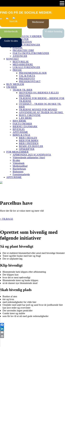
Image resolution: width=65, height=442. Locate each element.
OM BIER (11, 87)
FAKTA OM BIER (22, 123)
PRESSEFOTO (27, 78)
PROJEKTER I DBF (23, 50)
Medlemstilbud (20, 166)
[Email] (32, 332)
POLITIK (18, 47)
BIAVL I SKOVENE (30, 115)
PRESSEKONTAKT (30, 81)
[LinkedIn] (32, 328)
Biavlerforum (19, 168)
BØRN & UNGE (21, 135)
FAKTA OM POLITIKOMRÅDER (31, 53)
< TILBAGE (6, 219)
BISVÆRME (19, 121)
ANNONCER (20, 56)
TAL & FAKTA (27, 75)
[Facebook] (32, 325)
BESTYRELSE (21, 61)
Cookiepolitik (7, 373)
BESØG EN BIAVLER (31, 146)
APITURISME (20, 132)
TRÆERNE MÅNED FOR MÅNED (38, 109)
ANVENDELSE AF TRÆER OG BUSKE (41, 112)
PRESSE (17, 70)
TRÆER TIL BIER (22, 89)
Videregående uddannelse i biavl (29, 157)
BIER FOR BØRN (28, 140)
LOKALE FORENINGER (26, 44)
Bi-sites (16, 160)
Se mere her (6, 438)
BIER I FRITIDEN (28, 143)
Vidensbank (18, 163)
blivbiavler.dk (11, 31)
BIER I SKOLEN (28, 137)
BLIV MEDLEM (15, 84)
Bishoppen (18, 171)
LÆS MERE (25, 118)
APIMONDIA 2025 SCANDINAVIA (32, 154)
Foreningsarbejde (21, 174)
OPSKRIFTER (26, 149)
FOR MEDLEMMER (17, 152)
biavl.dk (13, 21)
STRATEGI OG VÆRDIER (27, 36)
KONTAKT (12, 58)
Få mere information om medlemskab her (20, 371)
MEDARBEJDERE (23, 64)
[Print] (32, 336)
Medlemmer (38, 22)
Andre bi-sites (11, 40)
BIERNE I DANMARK (25, 126)
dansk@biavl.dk (16, 399)
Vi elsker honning (53, 31)
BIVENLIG (19, 129)
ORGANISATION (22, 42)
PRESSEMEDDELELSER (33, 73)
